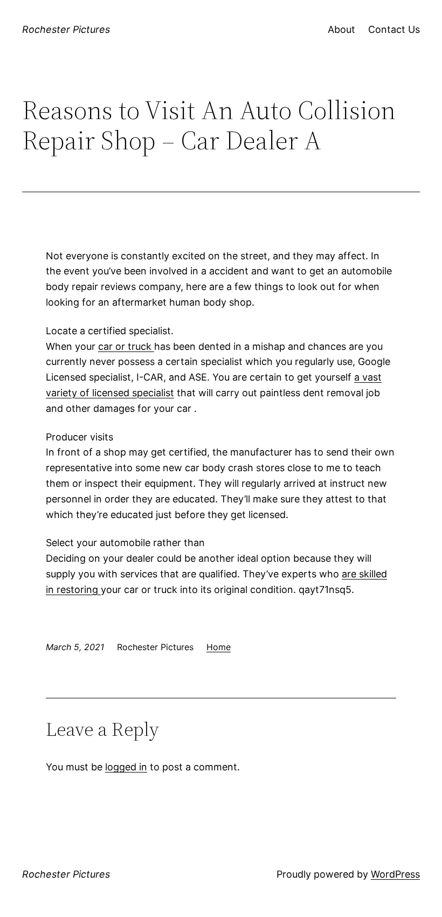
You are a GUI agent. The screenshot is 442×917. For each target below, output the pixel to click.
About (341, 29)
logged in (126, 767)
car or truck (126, 346)
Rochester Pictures (66, 29)
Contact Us (394, 29)
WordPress (395, 874)
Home (218, 647)
